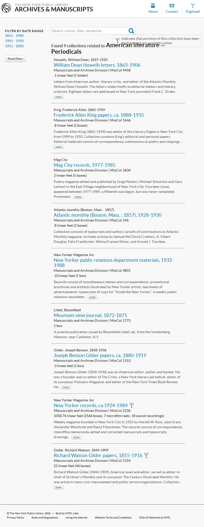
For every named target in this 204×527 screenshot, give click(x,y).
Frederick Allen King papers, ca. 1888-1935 (99, 115)
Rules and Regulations (45, 517)
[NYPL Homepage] (6, 8)
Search (131, 30)
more (58, 96)
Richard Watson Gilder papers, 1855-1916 (98, 455)
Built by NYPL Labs (67, 513)
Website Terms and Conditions (113, 517)
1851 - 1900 (14, 36)
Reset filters (15, 58)
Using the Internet (76, 517)
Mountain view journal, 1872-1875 (90, 315)
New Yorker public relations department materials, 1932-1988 (114, 262)
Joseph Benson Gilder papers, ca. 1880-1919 (100, 355)
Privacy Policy (15, 517)
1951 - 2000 (14, 46)
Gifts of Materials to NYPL (155, 517)
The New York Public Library (27, 513)
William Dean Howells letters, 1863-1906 (97, 65)
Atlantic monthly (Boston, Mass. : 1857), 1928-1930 (107, 215)
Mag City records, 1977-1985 (84, 165)
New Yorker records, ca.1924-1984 (91, 405)
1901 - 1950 (14, 41)
